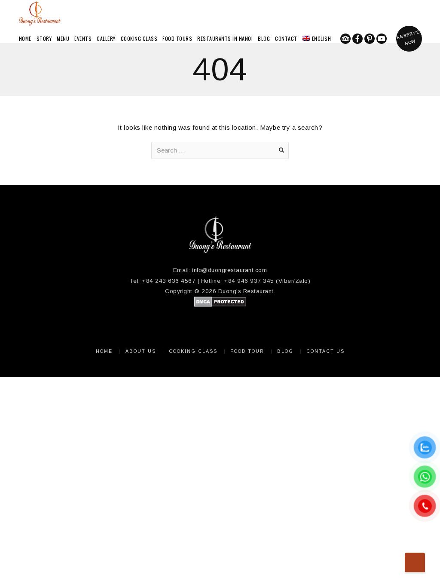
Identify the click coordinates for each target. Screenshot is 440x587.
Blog (264, 38)
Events (83, 38)
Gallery (106, 38)
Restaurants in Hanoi (225, 38)
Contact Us (325, 351)
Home (25, 38)
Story (44, 38)
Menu (63, 38)
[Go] (281, 150)
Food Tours (177, 38)
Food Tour (247, 351)
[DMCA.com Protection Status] (220, 305)
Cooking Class (139, 38)
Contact (286, 38)
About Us (140, 351)
